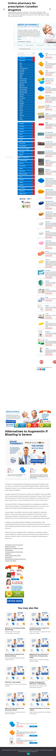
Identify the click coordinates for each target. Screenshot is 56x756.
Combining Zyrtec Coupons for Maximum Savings (39, 628)
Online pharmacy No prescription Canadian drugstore (23, 6)
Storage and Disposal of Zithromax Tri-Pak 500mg (37, 682)
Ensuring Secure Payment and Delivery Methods (14, 655)
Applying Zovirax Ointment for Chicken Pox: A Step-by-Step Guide (39, 656)
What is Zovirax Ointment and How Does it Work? (14, 709)
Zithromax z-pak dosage (12, 682)
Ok (28, 753)
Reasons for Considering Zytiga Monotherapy (15, 628)
